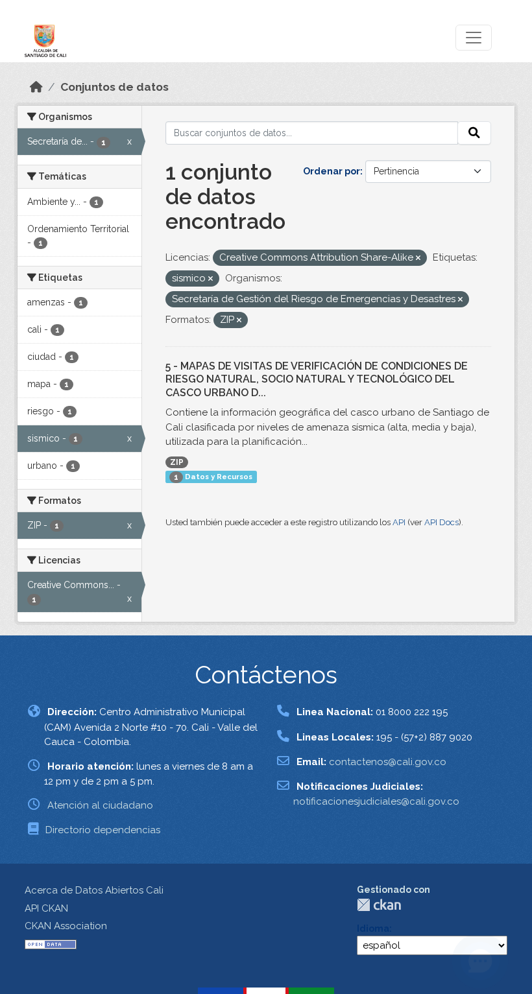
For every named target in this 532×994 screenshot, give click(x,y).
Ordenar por (331, 171)
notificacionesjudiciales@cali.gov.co (376, 801)
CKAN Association (66, 926)
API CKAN (46, 908)
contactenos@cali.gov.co (387, 762)
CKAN (379, 905)
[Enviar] (474, 133)
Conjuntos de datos (114, 86)
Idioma (373, 928)
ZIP (177, 462)
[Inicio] (36, 86)
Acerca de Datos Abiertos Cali (94, 890)
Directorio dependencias (102, 830)
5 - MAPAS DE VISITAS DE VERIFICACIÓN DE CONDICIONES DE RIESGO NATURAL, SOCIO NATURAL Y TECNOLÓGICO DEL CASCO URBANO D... (316, 379)
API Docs (441, 522)
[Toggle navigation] (473, 38)
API (399, 522)
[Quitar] (418, 258)
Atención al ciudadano (100, 805)
